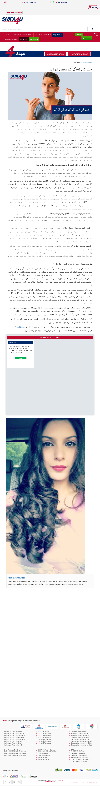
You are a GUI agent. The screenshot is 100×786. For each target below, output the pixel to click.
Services (17, 35)
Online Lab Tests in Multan (13, 741)
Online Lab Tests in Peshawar (14, 737)
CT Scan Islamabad (77, 752)
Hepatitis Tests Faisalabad (80, 737)
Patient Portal (27, 35)
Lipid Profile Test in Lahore (46, 750)
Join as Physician (14, 13)
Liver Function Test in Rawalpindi (15, 754)
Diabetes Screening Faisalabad (81, 745)
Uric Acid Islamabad (44, 741)
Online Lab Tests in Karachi (13, 745)
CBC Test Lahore (43, 732)
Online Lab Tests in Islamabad (14, 733)
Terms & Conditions (91, 782)
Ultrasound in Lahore (78, 754)
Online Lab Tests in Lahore (13, 732)
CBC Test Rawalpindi (44, 735)
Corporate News (55, 54)
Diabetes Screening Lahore (80, 739)
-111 (29, 2)
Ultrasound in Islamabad (79, 755)
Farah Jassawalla (87, 62)
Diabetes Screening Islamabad (81, 741)
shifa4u (21, 327)
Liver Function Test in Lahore (14, 750)
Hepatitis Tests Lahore (78, 732)
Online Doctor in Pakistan (79, 761)
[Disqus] (50, 619)
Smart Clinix (24, 39)
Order (20, 358)
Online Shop (34, 39)
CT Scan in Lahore (77, 750)
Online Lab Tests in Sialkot (13, 743)
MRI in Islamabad (43, 759)
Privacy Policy (75, 782)
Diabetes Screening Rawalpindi (81, 743)
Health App (79, 34)
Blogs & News (57, 35)
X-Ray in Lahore (43, 754)
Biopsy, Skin (13, 342)
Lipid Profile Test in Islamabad (47, 752)
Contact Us (47, 35)
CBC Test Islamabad (44, 733)
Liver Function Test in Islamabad (15, 752)
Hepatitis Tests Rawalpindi (80, 735)
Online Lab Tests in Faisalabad (14, 739)
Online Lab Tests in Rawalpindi (14, 735)
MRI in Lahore (42, 757)
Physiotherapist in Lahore (79, 757)
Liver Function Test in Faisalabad (15, 755)
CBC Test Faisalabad (44, 737)
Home (8, 35)
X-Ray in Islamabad (44, 755)
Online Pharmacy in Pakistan (80, 759)
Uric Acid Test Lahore (45, 739)
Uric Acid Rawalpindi (44, 743)
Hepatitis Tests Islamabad (80, 733)
